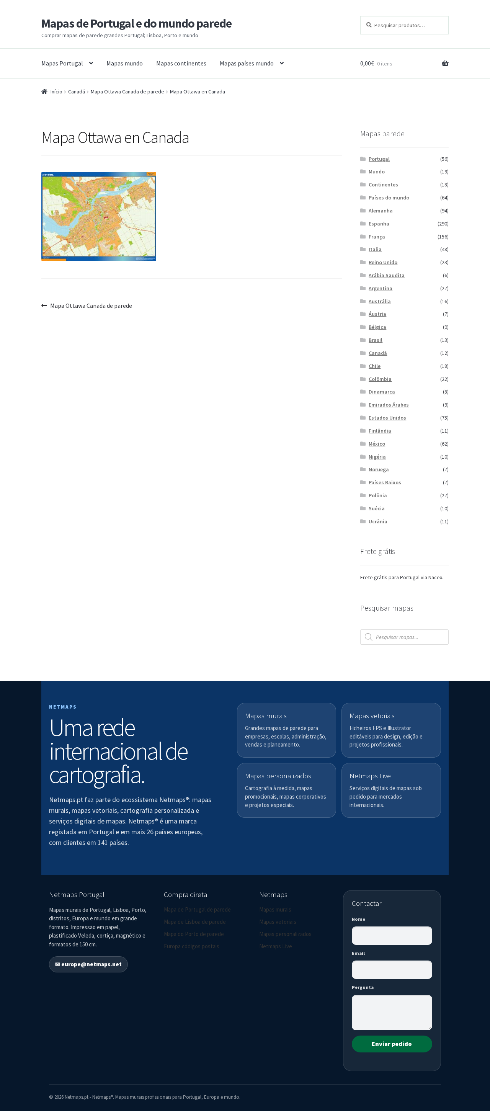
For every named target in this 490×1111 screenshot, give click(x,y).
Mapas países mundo (247, 63)
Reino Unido (383, 262)
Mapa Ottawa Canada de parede (127, 91)
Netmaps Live (275, 946)
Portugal (379, 158)
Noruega (379, 469)
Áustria (377, 313)
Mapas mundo (124, 63)
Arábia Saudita (387, 275)
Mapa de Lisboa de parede (195, 921)
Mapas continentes (181, 63)
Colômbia (380, 379)
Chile (375, 366)
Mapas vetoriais (277, 921)
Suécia (377, 508)
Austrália (380, 301)
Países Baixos (385, 482)
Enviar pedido (392, 1043)
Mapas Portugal (62, 63)
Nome (358, 919)
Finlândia (380, 430)
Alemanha (381, 210)
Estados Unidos (387, 417)
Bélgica (377, 326)
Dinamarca (382, 391)
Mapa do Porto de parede (194, 934)
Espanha (379, 223)
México (377, 443)
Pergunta (363, 987)
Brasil (375, 340)
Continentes (383, 184)
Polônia (378, 495)
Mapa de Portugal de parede (197, 909)
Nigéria (377, 456)
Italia (375, 249)
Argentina (380, 288)
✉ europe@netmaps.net (88, 964)
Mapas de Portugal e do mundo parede (136, 23)
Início (56, 91)
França (377, 236)
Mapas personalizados (285, 934)
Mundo (377, 171)
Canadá (76, 91)
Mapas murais (275, 909)
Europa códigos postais (191, 946)
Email (358, 953)
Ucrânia (378, 521)
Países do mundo (389, 197)
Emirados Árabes (389, 404)
